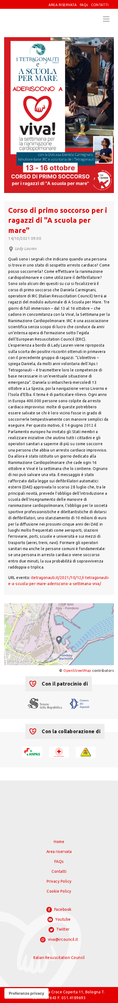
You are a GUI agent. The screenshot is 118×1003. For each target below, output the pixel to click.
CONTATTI (99, 5)
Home (59, 841)
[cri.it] (59, 751)
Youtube (62, 919)
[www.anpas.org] (32, 751)
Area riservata (59, 851)
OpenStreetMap (77, 670)
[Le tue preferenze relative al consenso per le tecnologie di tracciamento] (26, 993)
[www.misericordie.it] (86, 751)
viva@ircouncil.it (62, 939)
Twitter (62, 929)
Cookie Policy (59, 891)
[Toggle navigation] (106, 19)
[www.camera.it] (79, 703)
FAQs (84, 5)
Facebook (62, 909)
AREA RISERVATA (63, 5)
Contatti (59, 871)
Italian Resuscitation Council (59, 957)
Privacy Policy (59, 881)
